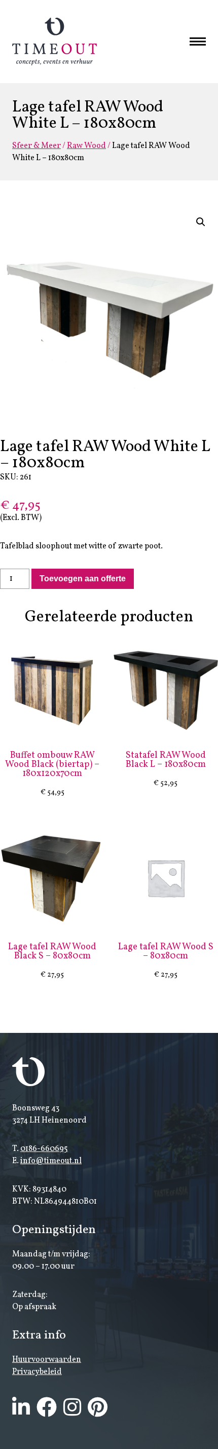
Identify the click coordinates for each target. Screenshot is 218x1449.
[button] (201, 222)
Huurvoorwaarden (46, 1359)
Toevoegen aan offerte (83, 578)
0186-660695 (44, 1149)
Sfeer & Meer (36, 146)
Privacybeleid (37, 1372)
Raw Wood (86, 146)
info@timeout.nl (51, 1161)
